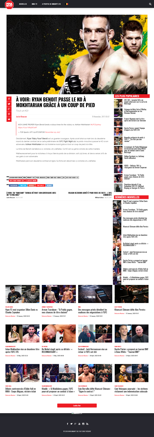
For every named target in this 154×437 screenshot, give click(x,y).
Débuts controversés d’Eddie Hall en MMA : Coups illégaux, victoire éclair (135, 270)
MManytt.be (30, 177)
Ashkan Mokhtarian (15, 177)
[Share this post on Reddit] (9, 119)
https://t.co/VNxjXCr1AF (27, 128)
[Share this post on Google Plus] (9, 109)
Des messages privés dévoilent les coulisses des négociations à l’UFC (135, 219)
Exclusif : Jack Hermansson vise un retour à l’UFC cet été (135, 253)
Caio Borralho (82, 386)
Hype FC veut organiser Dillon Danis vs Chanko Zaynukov (135, 202)
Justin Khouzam (21, 116)
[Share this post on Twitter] (9, 104)
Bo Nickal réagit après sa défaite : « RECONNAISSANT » (135, 244)
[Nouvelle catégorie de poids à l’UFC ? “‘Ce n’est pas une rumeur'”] (118, 141)
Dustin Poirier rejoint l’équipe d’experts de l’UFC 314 (134, 129)
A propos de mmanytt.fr (51, 4)
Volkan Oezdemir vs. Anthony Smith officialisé (134, 157)
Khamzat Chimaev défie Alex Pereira (135, 226)
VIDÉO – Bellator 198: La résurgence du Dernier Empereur (135, 166)
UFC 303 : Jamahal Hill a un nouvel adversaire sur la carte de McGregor (135, 102)
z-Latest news (31, 180)
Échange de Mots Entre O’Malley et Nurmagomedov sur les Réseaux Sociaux (135, 111)
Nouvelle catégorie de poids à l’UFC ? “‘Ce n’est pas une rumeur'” (134, 139)
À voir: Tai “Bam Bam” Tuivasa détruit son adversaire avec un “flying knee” (31, 193)
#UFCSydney (96, 125)
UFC (64, 177)
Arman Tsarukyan (47, 307)
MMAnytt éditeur (99, 197)
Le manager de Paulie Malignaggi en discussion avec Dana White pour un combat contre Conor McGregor (135, 150)
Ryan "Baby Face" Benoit (54, 177)
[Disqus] (59, 233)
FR (66, 4)
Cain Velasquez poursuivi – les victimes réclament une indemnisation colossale (131, 390)
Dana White (118, 346)
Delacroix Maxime (10, 316)
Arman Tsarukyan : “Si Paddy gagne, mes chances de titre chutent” (134, 177)
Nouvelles (23, 4)
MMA (24, 177)
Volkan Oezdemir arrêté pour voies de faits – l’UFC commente (90, 193)
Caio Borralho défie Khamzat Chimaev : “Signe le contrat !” (94, 390)
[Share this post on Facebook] (9, 98)
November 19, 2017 (52, 132)
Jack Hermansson (83, 346)
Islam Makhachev (10, 346)
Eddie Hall (8, 386)
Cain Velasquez (119, 386)
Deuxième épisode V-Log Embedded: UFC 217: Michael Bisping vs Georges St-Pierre (134, 186)
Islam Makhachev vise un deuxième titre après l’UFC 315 (135, 236)
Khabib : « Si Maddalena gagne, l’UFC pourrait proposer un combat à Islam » (135, 279)
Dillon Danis (9, 307)
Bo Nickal (45, 346)
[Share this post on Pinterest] (9, 114)
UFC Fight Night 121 (72, 177)
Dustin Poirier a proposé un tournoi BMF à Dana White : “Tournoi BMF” (135, 261)
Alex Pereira (118, 307)
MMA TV (34, 4)
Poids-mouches (41, 177)
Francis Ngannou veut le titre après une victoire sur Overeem (135, 119)
